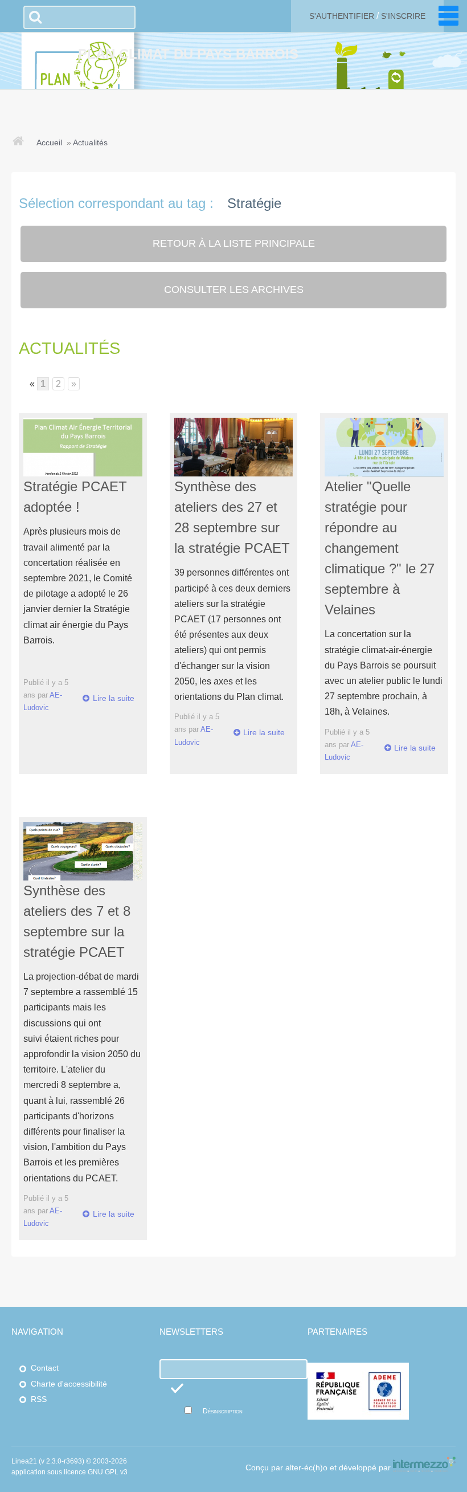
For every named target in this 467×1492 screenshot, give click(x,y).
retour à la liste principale (234, 243)
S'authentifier (341, 16)
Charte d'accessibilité (69, 1384)
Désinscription (223, 1411)
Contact (45, 1368)
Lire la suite (113, 698)
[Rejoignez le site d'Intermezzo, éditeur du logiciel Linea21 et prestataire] (424, 1468)
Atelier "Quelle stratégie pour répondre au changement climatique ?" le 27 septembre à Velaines (380, 548)
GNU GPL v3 (108, 1472)
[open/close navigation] (448, 16)
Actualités (90, 142)
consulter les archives (234, 289)
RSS (39, 1399)
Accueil (49, 142)
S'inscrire (403, 16)
